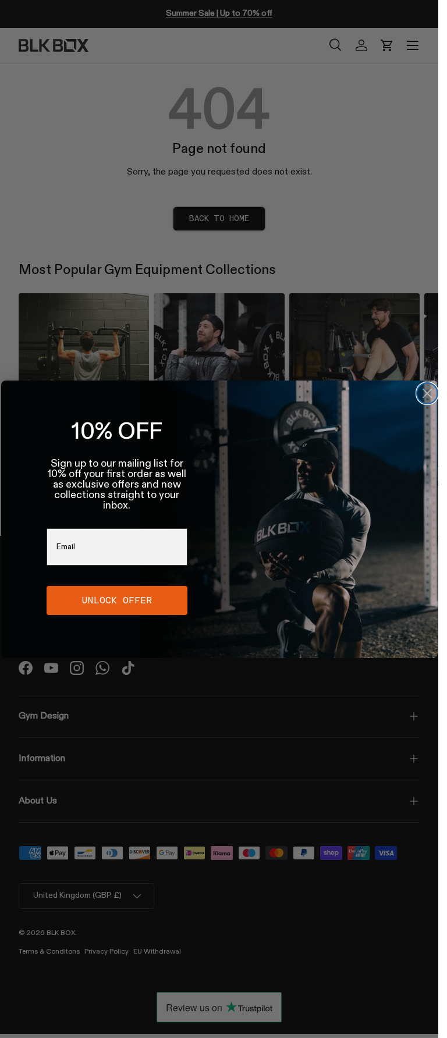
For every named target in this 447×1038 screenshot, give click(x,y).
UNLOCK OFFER (117, 600)
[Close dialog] (427, 393)
